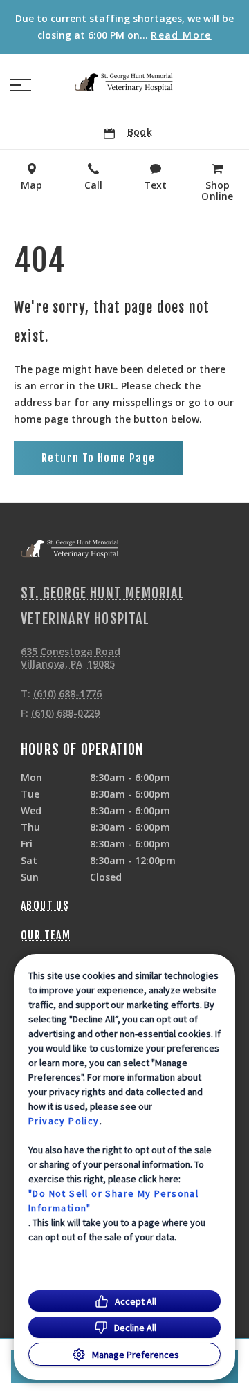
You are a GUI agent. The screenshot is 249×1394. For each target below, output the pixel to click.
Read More (181, 35)
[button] (20, 85)
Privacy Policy (64, 1121)
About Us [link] (45, 905)
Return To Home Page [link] (99, 458)
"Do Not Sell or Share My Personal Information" (113, 1200)
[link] (124, 82)
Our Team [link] (46, 935)
